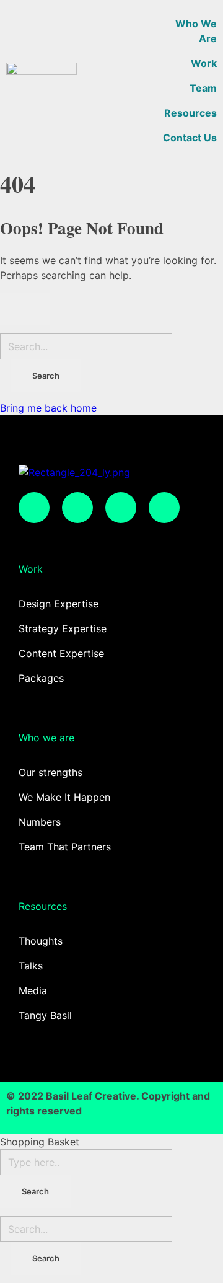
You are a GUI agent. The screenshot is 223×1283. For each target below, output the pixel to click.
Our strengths (50, 772)
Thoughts (41, 941)
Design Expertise (58, 603)
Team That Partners (65, 846)
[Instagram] (34, 507)
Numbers (40, 822)
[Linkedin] (120, 507)
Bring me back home (48, 408)
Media (33, 990)
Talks (31, 965)
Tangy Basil (45, 1015)
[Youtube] (164, 507)
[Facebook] (77, 507)
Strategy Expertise (63, 628)
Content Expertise (61, 653)
